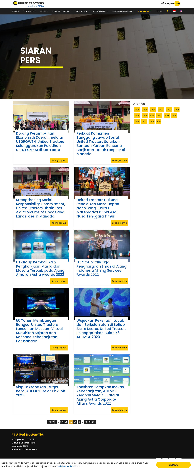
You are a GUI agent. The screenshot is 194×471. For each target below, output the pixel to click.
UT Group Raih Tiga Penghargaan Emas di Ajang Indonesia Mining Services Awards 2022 (102, 268)
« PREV (50, 422)
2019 (144, 115)
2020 (136, 115)
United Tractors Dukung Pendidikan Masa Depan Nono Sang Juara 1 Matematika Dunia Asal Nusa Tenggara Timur (98, 208)
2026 (136, 109)
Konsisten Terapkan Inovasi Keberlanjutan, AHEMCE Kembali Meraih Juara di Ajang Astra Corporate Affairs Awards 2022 (101, 395)
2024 (153, 109)
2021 (176, 109)
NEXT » (92, 422)
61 (80, 422)
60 (75, 422)
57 (61, 422)
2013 (144, 121)
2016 (166, 115)
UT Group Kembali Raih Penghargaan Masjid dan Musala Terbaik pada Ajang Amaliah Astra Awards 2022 (40, 268)
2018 (152, 115)
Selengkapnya (59, 160)
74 (85, 422)
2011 (159, 121)
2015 (174, 115)
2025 (144, 109)
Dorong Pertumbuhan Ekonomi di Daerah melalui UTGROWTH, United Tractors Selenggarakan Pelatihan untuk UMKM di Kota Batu (40, 141)
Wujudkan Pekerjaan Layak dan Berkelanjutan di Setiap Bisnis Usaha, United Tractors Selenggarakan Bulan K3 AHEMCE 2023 (102, 328)
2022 (168, 109)
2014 (136, 121)
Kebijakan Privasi (66, 466)
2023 (160, 109)
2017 (159, 115)
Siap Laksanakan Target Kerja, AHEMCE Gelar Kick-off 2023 (40, 391)
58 (66, 422)
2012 (151, 121)
